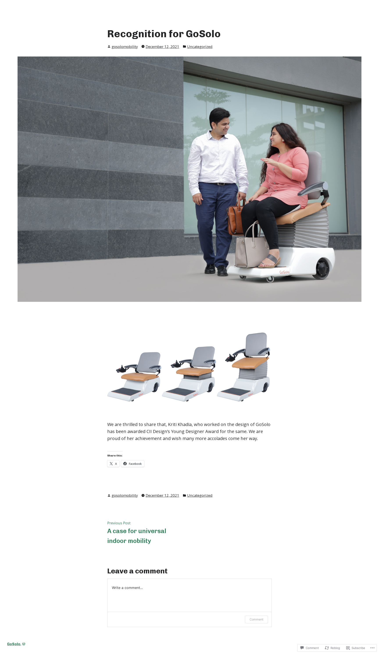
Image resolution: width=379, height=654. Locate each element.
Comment (256, 619)
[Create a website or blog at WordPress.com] (23, 644)
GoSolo (13, 644)
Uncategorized (200, 46)
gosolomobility (125, 46)
